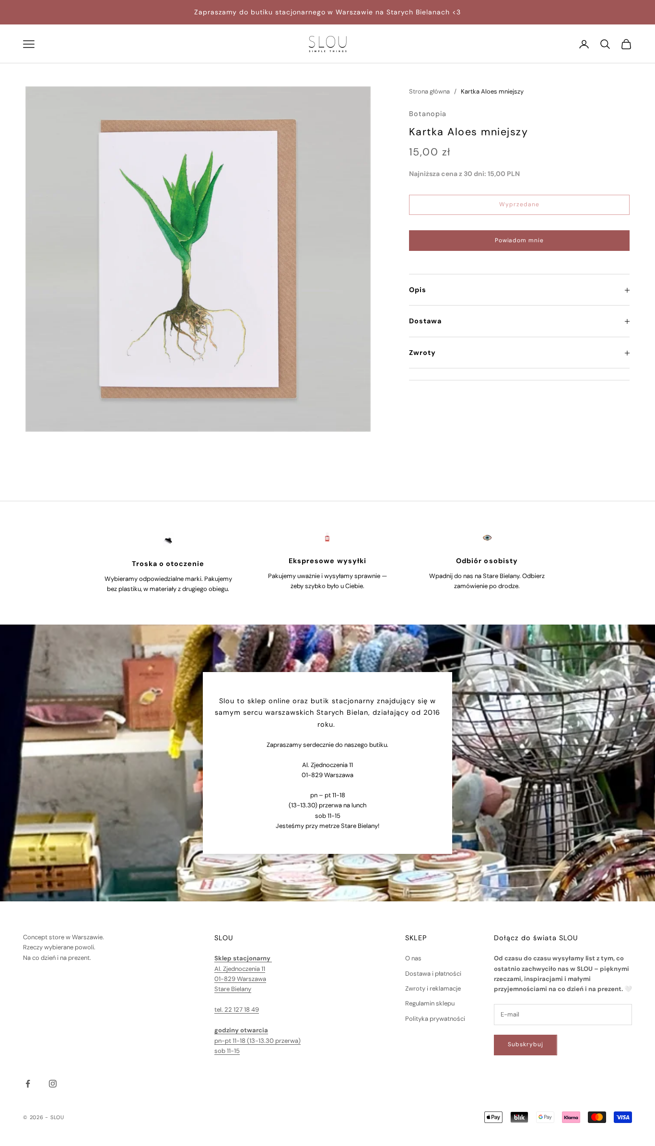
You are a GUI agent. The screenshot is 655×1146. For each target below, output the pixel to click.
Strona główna (429, 91)
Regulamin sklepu (430, 1003)
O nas (413, 958)
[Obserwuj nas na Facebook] (28, 1083)
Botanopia (427, 114)
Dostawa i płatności (433, 973)
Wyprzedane (519, 205)
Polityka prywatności (435, 1019)
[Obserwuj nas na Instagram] (53, 1083)
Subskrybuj (525, 1044)
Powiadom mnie (519, 240)
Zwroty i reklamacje (433, 988)
